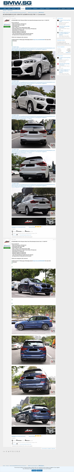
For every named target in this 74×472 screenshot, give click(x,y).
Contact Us (42, 8)
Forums (22, 8)
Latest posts (60, 18)
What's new (28, 8)
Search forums (9, 10)
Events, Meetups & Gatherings (64, 36)
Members (35, 8)
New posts (5, 10)
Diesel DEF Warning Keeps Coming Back (64, 27)
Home (18, 8)
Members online (61, 40)
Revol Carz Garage (62, 24)
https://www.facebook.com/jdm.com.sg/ (25, 444)
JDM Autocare (6, 16)
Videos (9, 8)
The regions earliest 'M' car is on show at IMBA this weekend (64, 33)
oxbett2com (68, 52)
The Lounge (61, 30)
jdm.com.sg (14, 444)
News (5, 8)
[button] (31, 8)
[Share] (53, 18)
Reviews (13, 8)
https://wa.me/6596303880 (39, 39)
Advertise (48, 8)
